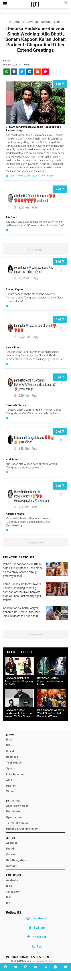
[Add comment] (65, 967)
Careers (11, 854)
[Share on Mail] (35, 967)
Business (12, 756)
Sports (10, 768)
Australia (12, 880)
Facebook (38, 918)
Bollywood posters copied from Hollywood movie (50, 681)
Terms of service (17, 823)
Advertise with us (17, 805)
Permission (13, 811)
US (8, 745)
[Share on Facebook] (5, 967)
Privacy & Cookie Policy (22, 828)
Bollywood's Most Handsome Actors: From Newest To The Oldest (19, 713)
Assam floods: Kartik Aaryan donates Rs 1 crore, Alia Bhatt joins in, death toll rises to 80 (21, 612)
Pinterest (38, 937)
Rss (38, 946)
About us (12, 842)
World (10, 751)
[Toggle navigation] (5, 4)
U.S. (8, 903)
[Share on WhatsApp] (45, 967)
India (9, 739)
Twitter (38, 928)
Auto (9, 779)
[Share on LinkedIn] (25, 967)
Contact (11, 865)
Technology (14, 762)
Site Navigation (16, 860)
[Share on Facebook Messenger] (55, 967)
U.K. (8, 897)
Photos (11, 785)
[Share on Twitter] (15, 967)
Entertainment (15, 774)
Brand (10, 848)
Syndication (14, 817)
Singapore (13, 891)
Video (10, 791)
